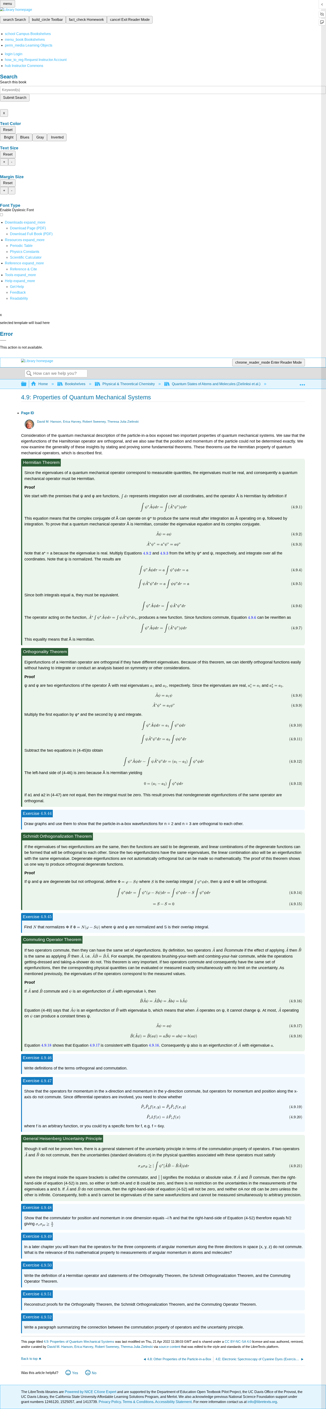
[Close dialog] (3, 340)
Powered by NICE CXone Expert (91, 1392)
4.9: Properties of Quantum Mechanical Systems (79, 1341)
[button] (18, 292)
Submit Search (14, 98)
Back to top (29, 1358)
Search (29, 373)
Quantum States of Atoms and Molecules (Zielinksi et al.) (216, 384)
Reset (7, 130)
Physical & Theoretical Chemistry (129, 384)
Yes (75, 1373)
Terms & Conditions (138, 1402)
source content (169, 1347)
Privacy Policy (110, 1402)
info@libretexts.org (262, 1402)
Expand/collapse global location (302, 382)
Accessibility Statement (173, 1402)
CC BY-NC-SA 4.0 (238, 1341)
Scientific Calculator (25, 257)
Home (43, 384)
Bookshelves (75, 384)
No (94, 1373)
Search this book (13, 82)
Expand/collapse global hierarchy (26, 384)
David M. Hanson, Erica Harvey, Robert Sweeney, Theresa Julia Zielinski (88, 421)
